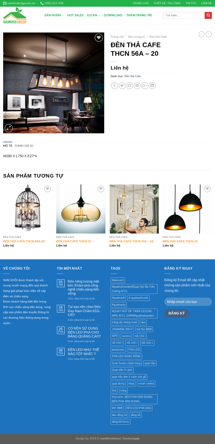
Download (113, 15)
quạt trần (149, 363)
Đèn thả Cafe (158, 36)
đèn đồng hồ (119, 415)
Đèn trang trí (136, 36)
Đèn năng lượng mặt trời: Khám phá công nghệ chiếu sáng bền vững (83, 287)
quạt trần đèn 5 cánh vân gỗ (129, 376)
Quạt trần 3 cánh (122, 369)
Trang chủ (117, 36)
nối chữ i (140, 336)
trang (123, 390)
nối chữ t (132, 342)
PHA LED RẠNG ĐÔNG (126, 356)
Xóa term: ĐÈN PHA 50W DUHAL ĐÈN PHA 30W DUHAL (132, 399)
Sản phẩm (53, 15)
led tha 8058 (144, 329)
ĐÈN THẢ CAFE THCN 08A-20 (24, 241)
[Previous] (3, 221)
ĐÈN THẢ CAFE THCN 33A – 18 (131, 241)
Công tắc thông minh (124, 322)
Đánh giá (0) (24, 146)
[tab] (7, 146)
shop (131, 383)
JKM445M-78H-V (122, 329)
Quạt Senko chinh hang (126, 363)
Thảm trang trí (139, 15)
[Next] (211, 221)
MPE (115, 336)
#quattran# (118, 297)
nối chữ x (147, 342)
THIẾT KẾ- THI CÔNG (167, 3)
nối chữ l (117, 342)
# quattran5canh (138, 297)
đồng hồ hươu (120, 421)
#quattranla (118, 304)
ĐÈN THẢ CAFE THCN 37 (73, 241)
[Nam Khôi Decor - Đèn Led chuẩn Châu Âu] (20, 15)
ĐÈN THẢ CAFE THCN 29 (180, 241)
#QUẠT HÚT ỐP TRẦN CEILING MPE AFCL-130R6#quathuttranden (133, 313)
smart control (146, 383)
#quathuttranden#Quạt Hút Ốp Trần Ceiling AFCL (133, 288)
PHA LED (134, 349)
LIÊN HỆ (206, 3)
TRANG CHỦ (141, 3)
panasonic (118, 349)
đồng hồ (135, 415)
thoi (114, 390)
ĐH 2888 (117, 408)
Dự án (92, 15)
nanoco (126, 336)
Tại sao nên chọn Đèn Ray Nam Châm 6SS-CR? (84, 311)
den (143, 322)
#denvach (118, 280)
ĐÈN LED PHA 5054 (138, 408)
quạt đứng (118, 383)
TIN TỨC (191, 3)
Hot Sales (75, 15)
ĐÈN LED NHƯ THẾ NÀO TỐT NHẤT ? (83, 352)
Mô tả (7, 146)
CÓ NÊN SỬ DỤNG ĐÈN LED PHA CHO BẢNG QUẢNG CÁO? (84, 332)
